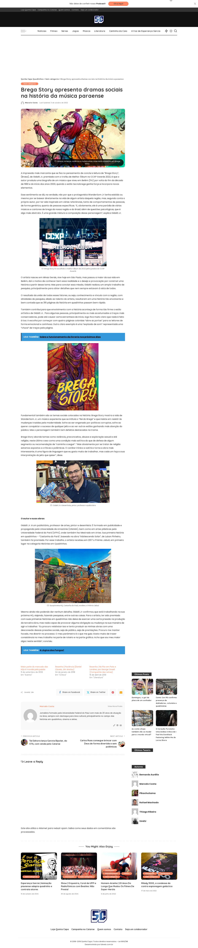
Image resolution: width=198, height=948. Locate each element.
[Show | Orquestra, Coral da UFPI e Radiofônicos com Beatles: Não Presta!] (79, 866)
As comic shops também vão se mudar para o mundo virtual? (141, 732)
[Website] (114, 725)
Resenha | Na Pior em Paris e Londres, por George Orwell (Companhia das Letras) (103, 669)
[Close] (195, 3)
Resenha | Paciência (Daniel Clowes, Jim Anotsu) (68, 668)
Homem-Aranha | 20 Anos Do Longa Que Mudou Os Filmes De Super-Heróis (117, 886)
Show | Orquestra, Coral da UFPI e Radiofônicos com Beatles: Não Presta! (78, 886)
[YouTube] (120, 725)
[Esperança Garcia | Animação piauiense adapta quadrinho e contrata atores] (39, 866)
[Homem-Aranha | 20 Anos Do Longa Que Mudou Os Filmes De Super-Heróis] (119, 866)
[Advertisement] (99, 55)
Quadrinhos (165, 873)
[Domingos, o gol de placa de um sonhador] (142, 687)
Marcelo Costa (31, 103)
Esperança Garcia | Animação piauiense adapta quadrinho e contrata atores (36, 886)
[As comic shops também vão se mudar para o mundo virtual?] (142, 718)
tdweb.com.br (107, 944)
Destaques (69, 877)
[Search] (175, 31)
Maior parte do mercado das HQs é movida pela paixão (34, 668)
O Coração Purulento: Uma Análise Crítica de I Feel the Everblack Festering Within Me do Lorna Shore (166, 734)
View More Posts (115, 706)
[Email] (121, 692)
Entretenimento (111, 873)
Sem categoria (30, 84)
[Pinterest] (113, 692)
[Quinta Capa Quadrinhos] (99, 19)
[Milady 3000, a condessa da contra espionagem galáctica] (159, 866)
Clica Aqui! (118, 4)
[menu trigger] (25, 31)
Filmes (126, 873)
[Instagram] (117, 725)
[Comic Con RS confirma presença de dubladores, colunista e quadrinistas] (166, 687)
